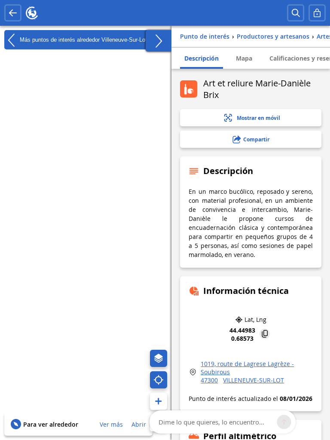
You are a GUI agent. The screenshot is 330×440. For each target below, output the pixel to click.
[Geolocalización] (158, 379)
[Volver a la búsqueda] (12, 12)
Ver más (111, 424)
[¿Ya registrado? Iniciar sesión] (317, 12)
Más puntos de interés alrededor (82, 39)
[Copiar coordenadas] (264, 334)
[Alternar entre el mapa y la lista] (158, 41)
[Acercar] (158, 401)
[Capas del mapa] (158, 358)
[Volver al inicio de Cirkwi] (32, 13)
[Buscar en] (295, 12)
